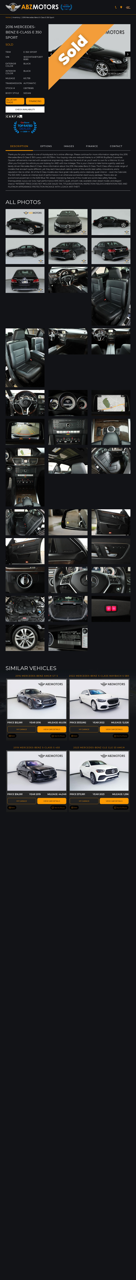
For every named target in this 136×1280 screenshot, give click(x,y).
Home (8, 17)
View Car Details (51, 729)
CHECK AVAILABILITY (25, 109)
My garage (21, 729)
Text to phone (59, 736)
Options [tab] (46, 146)
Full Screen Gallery (114, 73)
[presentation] (127, 54)
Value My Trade (11, 101)
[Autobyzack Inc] (32, 7)
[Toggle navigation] (127, 7)
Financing (35, 101)
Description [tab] (19, 146)
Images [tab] (69, 146)
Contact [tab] (116, 146)
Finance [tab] (92, 146)
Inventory (16, 17)
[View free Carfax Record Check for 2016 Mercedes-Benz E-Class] (14, 117)
